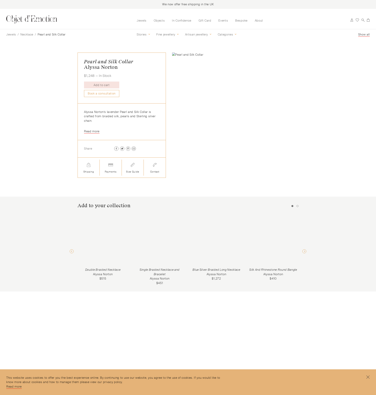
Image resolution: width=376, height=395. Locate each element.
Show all (364, 34)
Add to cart (101, 85)
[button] (124, 85)
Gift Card (205, 21)
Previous (72, 251)
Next (304, 251)
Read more (14, 387)
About (259, 21)
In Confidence (181, 21)
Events (223, 21)
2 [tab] (297, 206)
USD (346, 20)
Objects (159, 21)
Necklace (26, 34)
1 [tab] (292, 206)
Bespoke (241, 21)
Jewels (141, 21)
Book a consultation (102, 93)
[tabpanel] (102, 248)
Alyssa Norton (101, 67)
